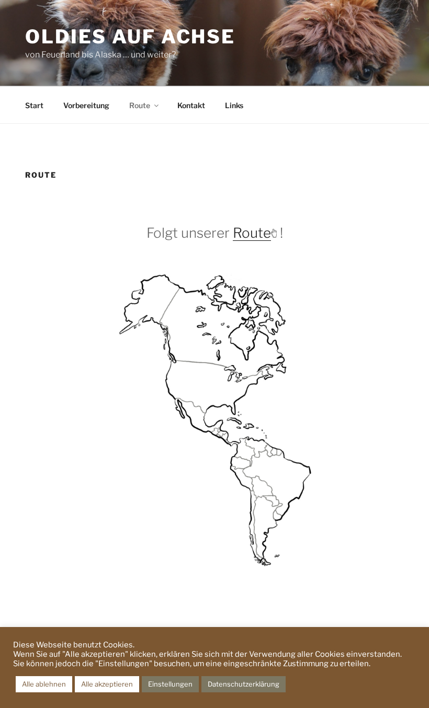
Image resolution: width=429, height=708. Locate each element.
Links (234, 105)
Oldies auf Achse (130, 36)
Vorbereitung (86, 105)
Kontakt (191, 105)
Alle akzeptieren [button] (107, 684)
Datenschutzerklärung (243, 684)
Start (34, 105)
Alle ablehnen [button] (44, 684)
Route (139, 105)
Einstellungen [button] (170, 684)
